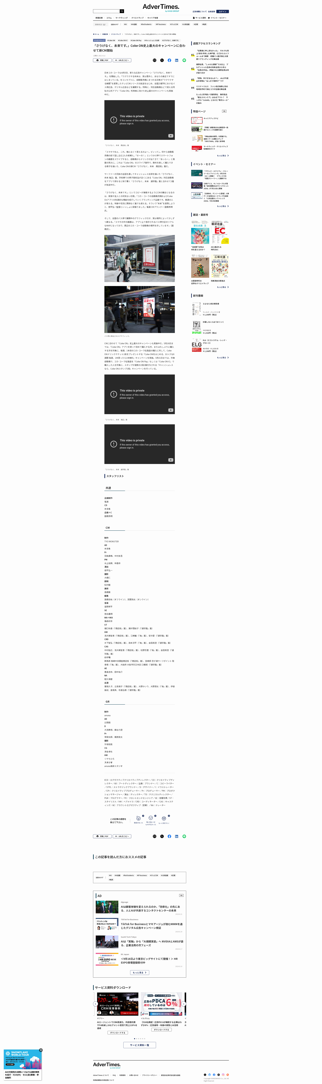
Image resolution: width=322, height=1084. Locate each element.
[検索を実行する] (122, 11)
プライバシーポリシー (149, 1075)
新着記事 (99, 17)
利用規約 (122, 1075)
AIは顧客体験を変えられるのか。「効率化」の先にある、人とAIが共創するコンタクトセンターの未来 (150, 908)
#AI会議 (134, 24)
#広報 (196, 24)
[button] (154, 60)
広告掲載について (200, 11)
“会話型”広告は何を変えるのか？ (198, 248)
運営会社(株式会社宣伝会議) (170, 1075)
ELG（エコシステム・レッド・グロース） (215, 341)
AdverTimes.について (101, 1075)
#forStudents (146, 24)
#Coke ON (111, 40)
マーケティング (121, 17)
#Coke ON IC (123, 40)
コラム (109, 17)
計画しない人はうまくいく (213, 322)
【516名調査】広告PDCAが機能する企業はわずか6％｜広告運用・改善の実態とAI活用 (161, 1024)
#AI (125, 24)
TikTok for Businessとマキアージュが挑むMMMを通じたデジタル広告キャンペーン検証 (152, 926)
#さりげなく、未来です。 (171, 40)
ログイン (222, 11)
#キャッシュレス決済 (152, 40)
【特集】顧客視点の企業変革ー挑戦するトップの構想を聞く (216, 128)
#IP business (161, 24)
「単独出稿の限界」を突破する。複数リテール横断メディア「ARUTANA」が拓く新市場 (216, 138)
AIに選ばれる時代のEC (216, 248)
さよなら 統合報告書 (211, 303)
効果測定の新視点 (218, 280)
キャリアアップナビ (211, 118)
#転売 (204, 24)
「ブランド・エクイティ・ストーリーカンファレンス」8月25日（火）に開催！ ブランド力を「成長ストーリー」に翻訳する (216, 175)
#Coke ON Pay (136, 40)
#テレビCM (174, 24)
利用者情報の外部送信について (103, 1080)
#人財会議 (185, 24)
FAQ (114, 1075)
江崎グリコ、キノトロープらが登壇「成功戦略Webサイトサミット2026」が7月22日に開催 (216, 186)
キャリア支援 (152, 17)
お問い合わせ (133, 1075)
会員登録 (211, 11)
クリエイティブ (137, 17)
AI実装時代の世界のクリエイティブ (200, 282)
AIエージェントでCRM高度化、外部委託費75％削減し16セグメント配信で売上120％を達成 (117, 1025)
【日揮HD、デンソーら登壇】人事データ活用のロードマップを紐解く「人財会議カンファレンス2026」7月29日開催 (216, 197)
